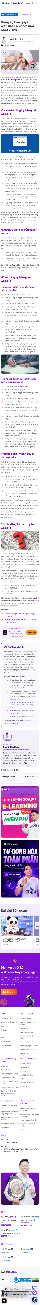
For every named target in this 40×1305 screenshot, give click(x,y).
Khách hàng (4, 1026)
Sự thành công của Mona (9, 1022)
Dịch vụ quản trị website (27, 1042)
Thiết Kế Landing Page (8, 1077)
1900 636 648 (25, 721)
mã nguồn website (21, 386)
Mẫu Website (24, 1053)
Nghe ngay (32, 632)
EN (29, 3)
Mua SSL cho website (27, 1032)
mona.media (14, 723)
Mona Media (34, 601)
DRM (21, 1079)
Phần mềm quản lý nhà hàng (10, 1123)
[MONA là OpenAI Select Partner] (5, 1280)
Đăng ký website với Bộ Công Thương (29, 1037)
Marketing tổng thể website (29, 1046)
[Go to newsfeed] (5, 1285)
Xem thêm (5, 945)
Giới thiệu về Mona (6, 1018)
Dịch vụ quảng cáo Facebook (10, 1074)
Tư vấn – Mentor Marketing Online (9, 1082)
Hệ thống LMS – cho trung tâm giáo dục (9, 1107)
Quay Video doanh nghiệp (28, 1120)
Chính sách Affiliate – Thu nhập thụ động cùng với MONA (8, 1093)
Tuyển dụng (4, 1030)
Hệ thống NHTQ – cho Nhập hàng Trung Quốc (9, 1113)
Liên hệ (3, 1034)
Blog (2, 1037)
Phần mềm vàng (6, 1127)
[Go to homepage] (12, 3)
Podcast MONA (6, 1045)
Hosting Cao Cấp (25, 1063)
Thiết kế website (15, 711)
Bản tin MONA (5, 1041)
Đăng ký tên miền (25, 1018)
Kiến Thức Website (9, 14)
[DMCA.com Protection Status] (36, 1280)
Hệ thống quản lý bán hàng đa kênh (9, 1119)
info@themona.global (12, 1142)
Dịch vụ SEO (5, 1066)
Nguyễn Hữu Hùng (11, 747)
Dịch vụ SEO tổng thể (17, 702)
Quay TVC (23, 1130)
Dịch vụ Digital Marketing (8, 1070)
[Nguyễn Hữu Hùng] (7, 736)
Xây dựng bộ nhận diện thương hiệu (27, 1109)
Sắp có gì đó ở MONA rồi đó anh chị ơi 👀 (18, 1285)
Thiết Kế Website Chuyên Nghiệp (28, 1023)
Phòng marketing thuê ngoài (9, 1087)
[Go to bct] (22, 1280)
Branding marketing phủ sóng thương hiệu (29, 1115)
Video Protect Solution (27, 1082)
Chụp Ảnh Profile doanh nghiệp (27, 1125)
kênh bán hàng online (13, 80)
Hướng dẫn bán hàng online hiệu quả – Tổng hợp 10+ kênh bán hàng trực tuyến (15, 940)
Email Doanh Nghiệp (26, 1075)
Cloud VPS (23, 1071)
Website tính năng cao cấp (28, 1049)
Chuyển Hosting (25, 1086)
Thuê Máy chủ (24, 1067)
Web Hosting (24, 1028)
